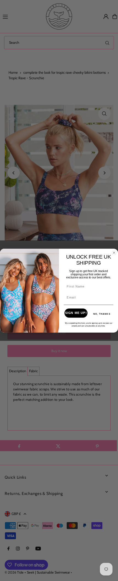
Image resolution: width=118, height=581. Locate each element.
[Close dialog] (114, 252)
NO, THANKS (102, 314)
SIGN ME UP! (76, 312)
